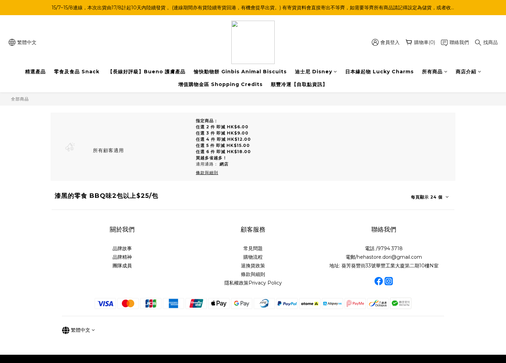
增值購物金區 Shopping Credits (220, 84)
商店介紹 (466, 71)
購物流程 (253, 257)
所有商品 (432, 71)
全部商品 (20, 99)
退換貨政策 (253, 266)
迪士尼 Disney (313, 71)
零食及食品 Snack (76, 71)
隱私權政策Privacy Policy (253, 283)
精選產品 (35, 71)
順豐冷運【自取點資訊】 (299, 84)
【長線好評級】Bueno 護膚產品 (147, 71)
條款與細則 (253, 274)
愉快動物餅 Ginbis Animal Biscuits (240, 71)
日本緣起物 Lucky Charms (379, 71)
